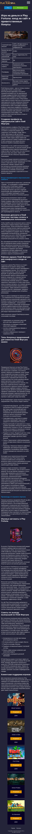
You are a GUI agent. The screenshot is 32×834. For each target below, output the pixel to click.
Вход (8, 7)
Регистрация (20, 7)
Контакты (19, 828)
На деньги (16, 712)
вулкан (9, 95)
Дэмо (16, 715)
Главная (13, 828)
